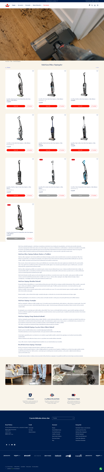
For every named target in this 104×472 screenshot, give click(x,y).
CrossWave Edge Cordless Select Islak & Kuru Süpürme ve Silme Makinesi (83, 144)
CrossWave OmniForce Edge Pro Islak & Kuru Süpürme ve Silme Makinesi (19, 188)
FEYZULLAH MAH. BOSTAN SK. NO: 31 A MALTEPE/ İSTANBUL (16, 427)
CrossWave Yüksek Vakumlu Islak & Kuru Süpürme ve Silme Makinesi (84, 187)
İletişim (53, 427)
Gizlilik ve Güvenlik (56, 434)
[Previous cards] (4, 374)
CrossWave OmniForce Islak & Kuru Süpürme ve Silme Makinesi (83, 99)
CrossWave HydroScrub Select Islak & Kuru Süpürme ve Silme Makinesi (51, 144)
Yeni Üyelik (31, 427)
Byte (6, 468)
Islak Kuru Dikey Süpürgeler (81, 432)
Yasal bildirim (23, 466)
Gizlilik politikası (17, 466)
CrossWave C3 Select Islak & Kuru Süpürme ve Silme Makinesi (18, 143)
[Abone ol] (73, 418)
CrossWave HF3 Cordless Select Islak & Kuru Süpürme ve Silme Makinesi (51, 188)
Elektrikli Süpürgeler (80, 434)
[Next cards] (100, 374)
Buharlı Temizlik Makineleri (81, 436)
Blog (53, 440)
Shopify (12, 468)
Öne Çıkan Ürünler (56, 438)
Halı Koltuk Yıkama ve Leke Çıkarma (83, 427)
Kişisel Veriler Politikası (56, 436)
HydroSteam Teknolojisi (80, 440)
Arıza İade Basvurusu (56, 432)
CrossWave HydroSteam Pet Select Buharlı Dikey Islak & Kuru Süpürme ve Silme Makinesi (18, 100)
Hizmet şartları (28, 466)
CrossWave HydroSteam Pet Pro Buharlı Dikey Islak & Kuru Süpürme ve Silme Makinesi (20, 233)
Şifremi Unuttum (32, 432)
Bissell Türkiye (10, 466)
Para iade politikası (35, 466)
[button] (14, 5)
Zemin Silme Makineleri (80, 438)
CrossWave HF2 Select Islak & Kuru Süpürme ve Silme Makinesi (51, 99)
